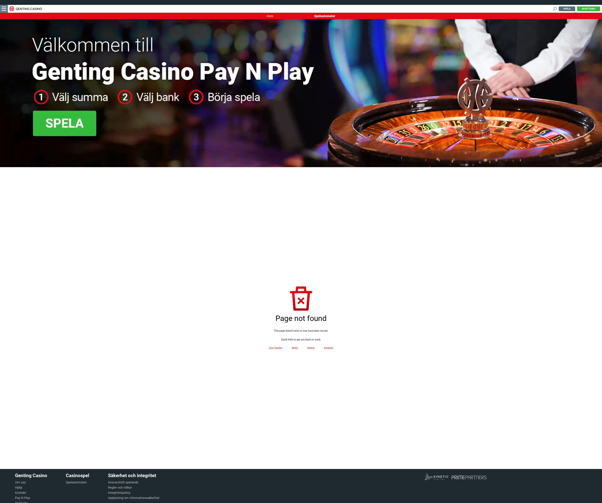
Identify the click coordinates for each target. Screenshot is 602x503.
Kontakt (20, 493)
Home (310, 347)
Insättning (588, 8)
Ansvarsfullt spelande (123, 482)
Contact (328, 347)
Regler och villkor (120, 487)
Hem (270, 16)
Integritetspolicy (119, 493)
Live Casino (275, 347)
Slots (295, 347)
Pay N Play (22, 498)
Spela (566, 8)
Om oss (20, 482)
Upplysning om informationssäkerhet (133, 498)
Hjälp (18, 487)
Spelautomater (324, 16)
